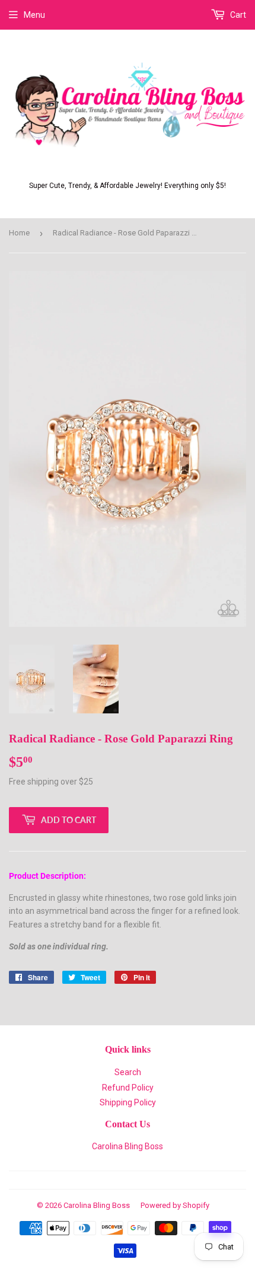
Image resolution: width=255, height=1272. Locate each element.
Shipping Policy (128, 1102)
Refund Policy (128, 1087)
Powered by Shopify (175, 1205)
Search (127, 1072)
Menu (34, 15)
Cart (237, 15)
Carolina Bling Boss (127, 1146)
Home (19, 232)
